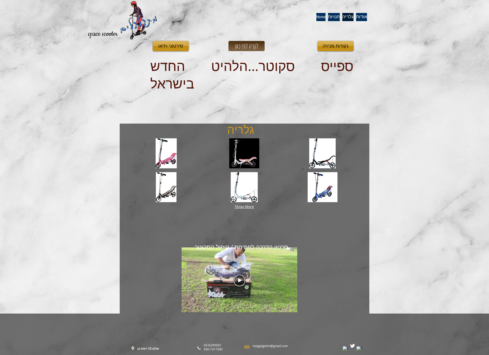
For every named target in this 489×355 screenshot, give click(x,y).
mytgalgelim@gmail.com (270, 346)
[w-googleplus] (359, 349)
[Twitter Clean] (352, 346)
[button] (166, 153)
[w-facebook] (345, 349)
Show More (244, 206)
